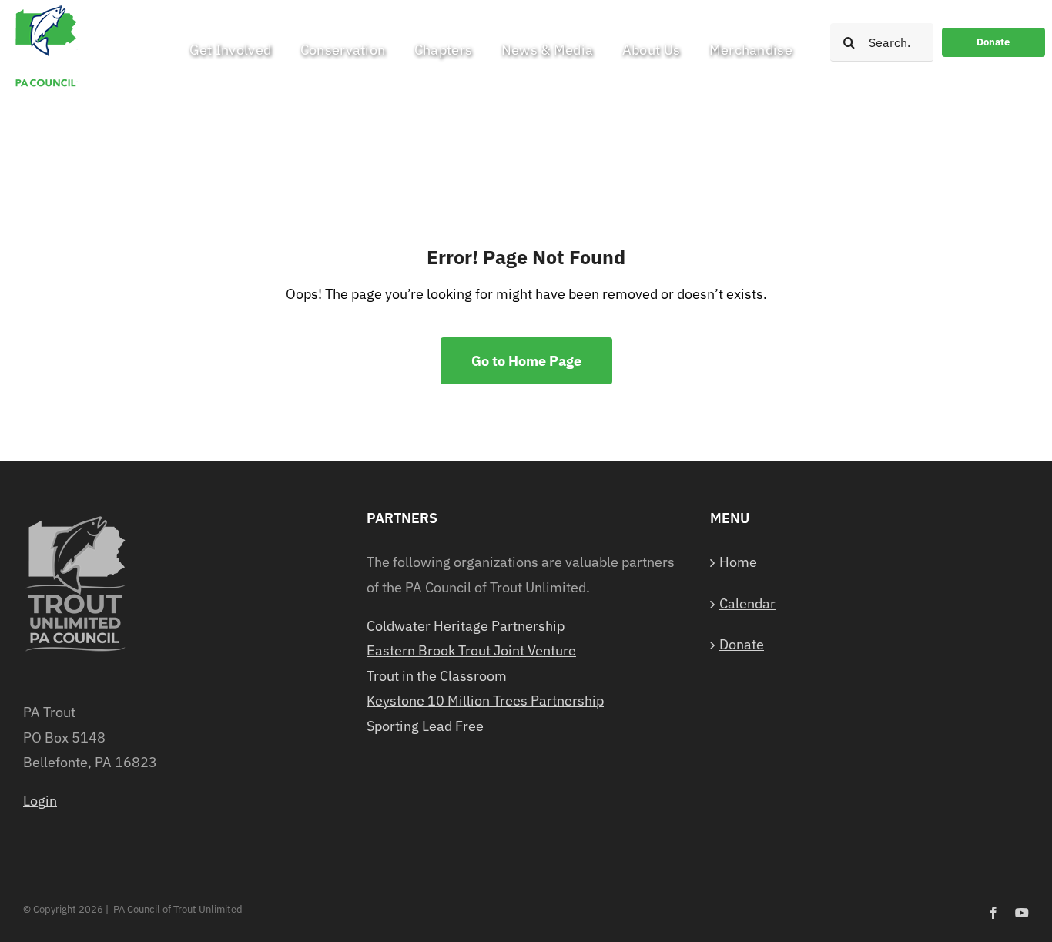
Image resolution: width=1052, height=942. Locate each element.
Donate (741, 644)
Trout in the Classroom (437, 676)
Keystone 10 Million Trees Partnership (485, 700)
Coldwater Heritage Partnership (466, 626)
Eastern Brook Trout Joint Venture (471, 650)
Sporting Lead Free (425, 726)
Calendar (747, 603)
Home (738, 562)
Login (40, 801)
